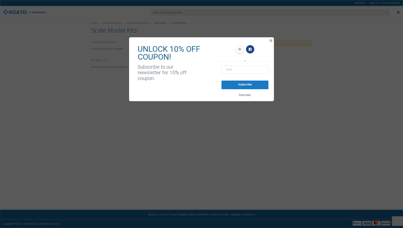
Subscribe (245, 84)
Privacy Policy (245, 95)
